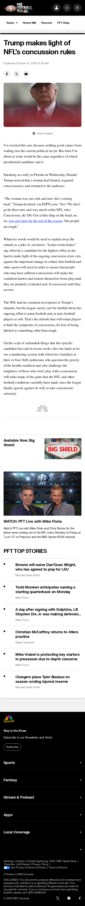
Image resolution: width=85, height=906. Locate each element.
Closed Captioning (37, 861)
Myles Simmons (24, 642)
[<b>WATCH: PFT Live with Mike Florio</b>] (43, 494)
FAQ (52, 861)
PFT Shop (63, 22)
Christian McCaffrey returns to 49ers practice (46, 634)
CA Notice (40, 867)
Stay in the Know (15, 731)
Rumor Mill (29, 22)
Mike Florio (22, 597)
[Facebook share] (7, 73)
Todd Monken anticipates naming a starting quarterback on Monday (45, 589)
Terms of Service (57, 867)
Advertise (9, 861)
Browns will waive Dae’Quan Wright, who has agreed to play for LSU (45, 567)
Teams (10, 22)
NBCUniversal (26, 874)
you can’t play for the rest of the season (35, 220)
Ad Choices (23, 864)
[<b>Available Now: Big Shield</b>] (62, 448)
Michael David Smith (27, 575)
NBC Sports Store (66, 861)
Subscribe (12, 747)
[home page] (18, 8)
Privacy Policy (40, 864)
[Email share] (26, 73)
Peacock (46, 22)
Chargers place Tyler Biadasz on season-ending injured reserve (42, 679)
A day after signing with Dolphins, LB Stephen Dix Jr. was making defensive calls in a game (48, 612)
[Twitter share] (16, 73)
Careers (20, 861)
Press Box (9, 864)
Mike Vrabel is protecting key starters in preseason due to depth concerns (47, 656)
